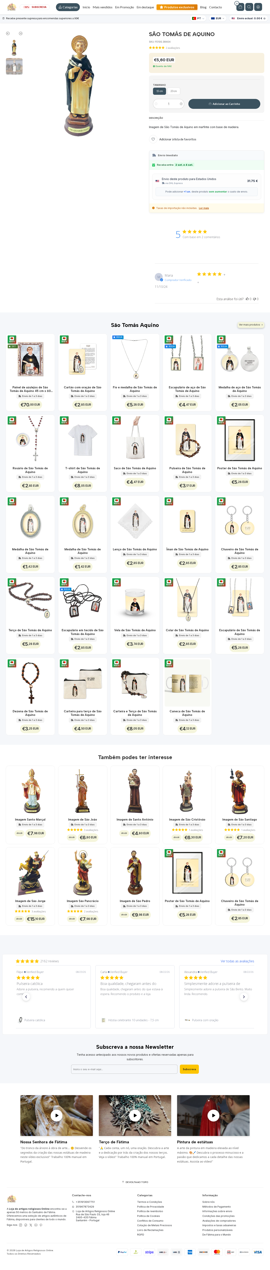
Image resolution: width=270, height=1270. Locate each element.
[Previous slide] (10, 34)
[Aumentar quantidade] (181, 104)
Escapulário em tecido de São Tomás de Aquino (83, 632)
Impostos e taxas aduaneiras (219, 1225)
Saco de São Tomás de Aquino (135, 468)
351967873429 (85, 1206)
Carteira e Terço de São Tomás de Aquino (135, 713)
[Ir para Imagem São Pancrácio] (82, 871)
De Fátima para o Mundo (216, 1234)
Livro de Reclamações (150, 1230)
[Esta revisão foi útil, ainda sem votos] (247, 299)
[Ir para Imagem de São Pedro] (134, 871)
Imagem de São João (82, 819)
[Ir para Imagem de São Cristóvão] (187, 790)
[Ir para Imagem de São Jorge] (30, 871)
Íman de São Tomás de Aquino (187, 549)
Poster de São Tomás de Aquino (239, 468)
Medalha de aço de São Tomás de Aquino (240, 389)
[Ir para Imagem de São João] (82, 790)
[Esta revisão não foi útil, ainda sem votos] (254, 299)
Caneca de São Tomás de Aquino (187, 713)
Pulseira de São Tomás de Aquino (187, 470)
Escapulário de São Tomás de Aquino (239, 632)
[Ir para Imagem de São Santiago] (239, 790)
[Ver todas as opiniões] (135, 960)
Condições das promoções (218, 1215)
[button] (68, 7)
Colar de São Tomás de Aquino (187, 630)
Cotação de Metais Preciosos (154, 1225)
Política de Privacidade (150, 1206)
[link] (51, 1020)
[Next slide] (18, 34)
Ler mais (204, 208)
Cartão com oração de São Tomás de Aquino (82, 389)
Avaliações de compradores (219, 1220)
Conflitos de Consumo (150, 1220)
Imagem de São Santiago (239, 819)
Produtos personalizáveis (217, 1230)
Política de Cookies (148, 1215)
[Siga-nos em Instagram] (20, 1225)
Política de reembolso (150, 1211)
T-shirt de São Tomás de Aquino (82, 470)
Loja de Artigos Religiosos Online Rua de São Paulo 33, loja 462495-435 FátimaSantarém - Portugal (95, 1216)
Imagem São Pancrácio (83, 901)
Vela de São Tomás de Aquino (135, 630)
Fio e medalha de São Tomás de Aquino (135, 389)
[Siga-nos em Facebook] (25, 1225)
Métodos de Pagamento (216, 1206)
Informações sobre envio (217, 1211)
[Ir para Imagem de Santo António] (134, 790)
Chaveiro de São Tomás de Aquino (239, 551)
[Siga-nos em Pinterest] (40, 1225)
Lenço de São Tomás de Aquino (135, 549)
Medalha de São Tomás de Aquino (30, 551)
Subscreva (189, 1069)
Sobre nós (208, 1201)
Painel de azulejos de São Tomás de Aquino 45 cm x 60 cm (30, 389)
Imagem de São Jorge (30, 901)
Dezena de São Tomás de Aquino (30, 713)
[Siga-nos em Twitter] (31, 1225)
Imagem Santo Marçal (30, 819)
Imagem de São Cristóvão (187, 819)
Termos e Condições (149, 1201)
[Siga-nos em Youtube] (36, 1225)
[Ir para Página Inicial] (12, 7)
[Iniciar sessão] (258, 7)
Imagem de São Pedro (135, 901)
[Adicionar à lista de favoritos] (49, 358)
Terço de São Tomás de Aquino (30, 630)
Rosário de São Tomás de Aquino (30, 470)
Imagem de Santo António (135, 819)
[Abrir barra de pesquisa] (249, 7)
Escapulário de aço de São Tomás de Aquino (187, 389)
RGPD (140, 1234)
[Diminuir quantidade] (156, 104)
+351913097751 (85, 1201)
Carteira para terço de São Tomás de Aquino (83, 713)
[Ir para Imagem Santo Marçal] (30, 790)
